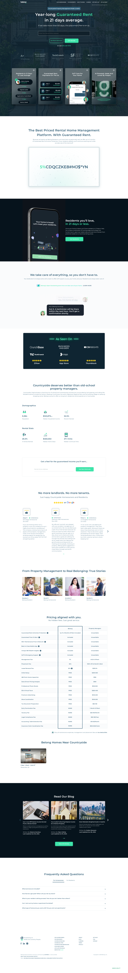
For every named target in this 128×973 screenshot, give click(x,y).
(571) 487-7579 (66, 45)
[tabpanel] (64, 898)
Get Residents (74, 239)
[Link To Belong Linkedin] (24, 943)
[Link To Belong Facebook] (22, 943)
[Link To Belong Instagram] (27, 943)
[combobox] (64, 33)
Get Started (71, 40)
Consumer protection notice (54, 958)
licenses (46, 954)
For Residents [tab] (71, 880)
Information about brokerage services (35, 958)
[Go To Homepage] (23, 2)
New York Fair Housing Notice (29, 956)
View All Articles (64, 844)
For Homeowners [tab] (58, 880)
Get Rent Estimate (56, 40)
